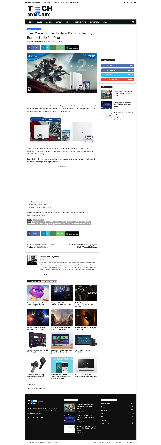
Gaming (88, 222)
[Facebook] (124, 2)
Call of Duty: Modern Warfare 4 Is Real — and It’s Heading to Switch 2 (85, 304)
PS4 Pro (51, 224)
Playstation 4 (31, 224)
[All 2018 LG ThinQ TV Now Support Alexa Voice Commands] (86, 365)
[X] (131, 2)
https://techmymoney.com (46, 259)
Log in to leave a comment (36, 388)
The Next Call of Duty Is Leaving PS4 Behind (85, 328)
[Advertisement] (96, 10)
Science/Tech (80, 22)
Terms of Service (119, 442)
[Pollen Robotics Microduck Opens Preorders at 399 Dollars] (106, 94)
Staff (63, 3)
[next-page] (96, 281)
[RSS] (128, 2)
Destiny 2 (63, 222)
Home (31, 22)
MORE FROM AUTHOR (49, 281)
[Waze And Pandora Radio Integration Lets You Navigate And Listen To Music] (62, 365)
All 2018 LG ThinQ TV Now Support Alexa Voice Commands (86, 376)
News (103, 407)
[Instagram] (44, 275)
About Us (47, 3)
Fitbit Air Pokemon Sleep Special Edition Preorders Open (122, 104)
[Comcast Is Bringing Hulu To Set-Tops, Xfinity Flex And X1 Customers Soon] (62, 340)
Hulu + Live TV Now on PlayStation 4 (82, 351)
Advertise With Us (72, 3)
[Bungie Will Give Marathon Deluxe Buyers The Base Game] (62, 293)
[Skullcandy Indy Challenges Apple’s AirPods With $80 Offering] (38, 365)
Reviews (59, 22)
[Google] (72, 47)
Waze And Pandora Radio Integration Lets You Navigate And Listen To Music (61, 376)
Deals (105, 22)
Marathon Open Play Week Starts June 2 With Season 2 (36, 328)
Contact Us (55, 3)
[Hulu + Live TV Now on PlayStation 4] (86, 340)
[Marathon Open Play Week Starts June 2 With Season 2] (38, 317)
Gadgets (48, 22)
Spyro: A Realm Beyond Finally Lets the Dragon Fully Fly (37, 304)
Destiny (57, 222)
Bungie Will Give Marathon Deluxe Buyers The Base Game (61, 304)
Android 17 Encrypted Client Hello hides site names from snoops (123, 115)
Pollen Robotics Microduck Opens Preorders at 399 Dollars (123, 93)
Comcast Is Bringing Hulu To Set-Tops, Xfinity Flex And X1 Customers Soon (62, 352)
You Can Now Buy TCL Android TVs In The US (37, 351)
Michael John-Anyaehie (36, 41)
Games (39, 22)
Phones (103, 417)
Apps (103, 413)
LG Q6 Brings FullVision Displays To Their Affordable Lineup (82, 246)
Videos (68, 22)
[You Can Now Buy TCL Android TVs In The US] (38, 340)
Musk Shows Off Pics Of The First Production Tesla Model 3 (40, 246)
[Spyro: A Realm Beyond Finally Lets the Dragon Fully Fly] (38, 293)
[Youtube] (135, 2)
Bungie (51, 222)
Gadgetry (70, 222)
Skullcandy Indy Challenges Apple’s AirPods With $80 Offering (36, 376)
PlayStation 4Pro (42, 224)
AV (40, 222)
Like (131, 65)
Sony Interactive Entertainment (76, 224)
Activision (35, 222)
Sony (64, 224)
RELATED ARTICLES (34, 281)
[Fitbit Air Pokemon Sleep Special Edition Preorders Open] (106, 105)
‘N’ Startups (94, 22)
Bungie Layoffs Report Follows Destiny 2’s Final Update (61, 328)
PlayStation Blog (38, 220)
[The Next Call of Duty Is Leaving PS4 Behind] (86, 317)
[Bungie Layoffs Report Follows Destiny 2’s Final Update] (62, 317)
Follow (130, 70)
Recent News (36, 29)
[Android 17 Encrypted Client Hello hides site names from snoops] (106, 116)
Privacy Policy (130, 442)
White (88, 224)
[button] (133, 22)
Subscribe (129, 79)
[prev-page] (93, 281)
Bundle (45, 222)
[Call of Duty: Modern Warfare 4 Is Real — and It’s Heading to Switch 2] (86, 293)
